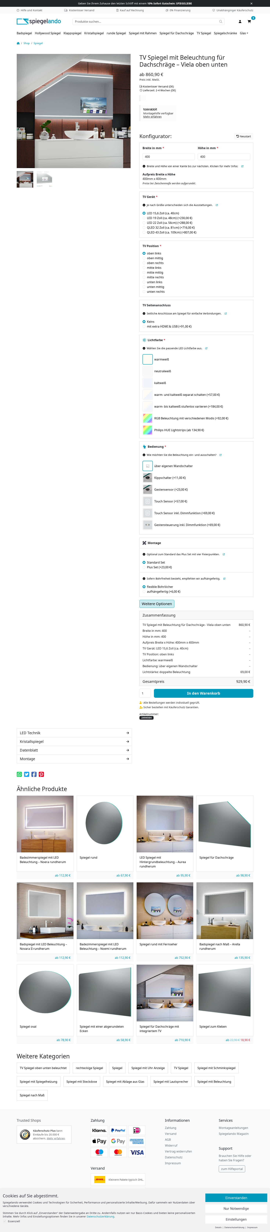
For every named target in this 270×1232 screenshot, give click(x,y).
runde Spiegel (116, 33)
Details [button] (218, 1227)
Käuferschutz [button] (235, 10)
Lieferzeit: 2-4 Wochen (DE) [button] (159, 90)
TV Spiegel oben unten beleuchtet (43, 1068)
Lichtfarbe (156, 340)
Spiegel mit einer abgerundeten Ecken (102, 1029)
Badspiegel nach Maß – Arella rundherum (219, 946)
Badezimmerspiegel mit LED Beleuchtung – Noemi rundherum (103, 946)
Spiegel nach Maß (32, 1095)
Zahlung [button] (170, 1128)
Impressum (173, 1163)
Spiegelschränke (225, 33)
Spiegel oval (28, 1027)
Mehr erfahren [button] (56, 1138)
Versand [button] (171, 1134)
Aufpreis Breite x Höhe (159, 174)
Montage (154, 543)
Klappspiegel (72, 33)
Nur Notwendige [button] (236, 1208)
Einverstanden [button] (236, 1198)
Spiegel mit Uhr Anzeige (148, 1068)
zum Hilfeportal (232, 1169)
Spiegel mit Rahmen (143, 33)
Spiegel (38, 43)
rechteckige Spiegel (89, 1068)
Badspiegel (24, 33)
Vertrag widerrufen (178, 1151)
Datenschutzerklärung (100, 1216)
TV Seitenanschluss (157, 305)
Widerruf (171, 1145)
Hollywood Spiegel (48, 33)
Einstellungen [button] (236, 1219)
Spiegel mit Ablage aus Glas (125, 1082)
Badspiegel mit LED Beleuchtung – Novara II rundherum (43, 946)
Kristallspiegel (94, 33)
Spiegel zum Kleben (213, 1027)
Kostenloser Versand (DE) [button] (158, 86)
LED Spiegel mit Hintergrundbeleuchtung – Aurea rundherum (163, 862)
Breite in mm (153, 148)
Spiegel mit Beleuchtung (214, 1082)
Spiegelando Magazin (234, 1134)
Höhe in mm (208, 148)
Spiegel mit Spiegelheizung (38, 1082)
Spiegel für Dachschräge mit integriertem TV (159, 1029)
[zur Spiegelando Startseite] (39, 21)
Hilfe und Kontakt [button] (31, 10)
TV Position (152, 246)
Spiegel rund (88, 858)
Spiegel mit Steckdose (81, 1082)
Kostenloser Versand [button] (81, 10)
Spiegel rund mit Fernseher (158, 944)
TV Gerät (150, 197)
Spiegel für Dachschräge (177, 33)
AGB (168, 1140)
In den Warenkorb (203, 693)
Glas (243, 33)
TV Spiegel (204, 33)
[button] (158, 113)
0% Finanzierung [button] (180, 10)
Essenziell (14, 1221)
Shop (27, 43)
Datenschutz (174, 1157)
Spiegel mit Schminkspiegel (216, 1068)
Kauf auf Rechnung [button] (132, 10)
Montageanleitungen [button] (233, 1128)
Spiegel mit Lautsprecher (171, 1082)
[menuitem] (24, 33)
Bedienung (157, 447)
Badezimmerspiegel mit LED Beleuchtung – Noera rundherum (43, 860)
